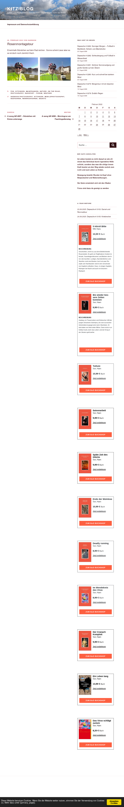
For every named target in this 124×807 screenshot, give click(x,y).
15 (85, 120)
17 (97, 120)
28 (79, 129)
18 (103, 120)
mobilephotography (54, 96)
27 (115, 124)
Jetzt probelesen (99, 239)
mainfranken (32, 91)
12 (109, 116)
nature (43, 91)
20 (115, 120)
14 (79, 120)
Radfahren (16, 98)
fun (12, 91)
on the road (54, 91)
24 (97, 124)
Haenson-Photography (22, 96)
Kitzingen (20, 91)
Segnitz (42, 98)
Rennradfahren (30, 98)
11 (103, 116)
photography (17, 93)
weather (48, 93)
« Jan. (79, 135)
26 (109, 124)
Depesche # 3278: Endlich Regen (90, 93)
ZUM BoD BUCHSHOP (95, 281)
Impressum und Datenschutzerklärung (23, 24)
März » (86, 135)
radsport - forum (34, 93)
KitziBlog (20, 8)
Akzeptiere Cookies (114, 802)
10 (97, 116)
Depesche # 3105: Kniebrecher (99, 216)
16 (91, 120)
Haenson (32, 40)
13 (115, 116)
